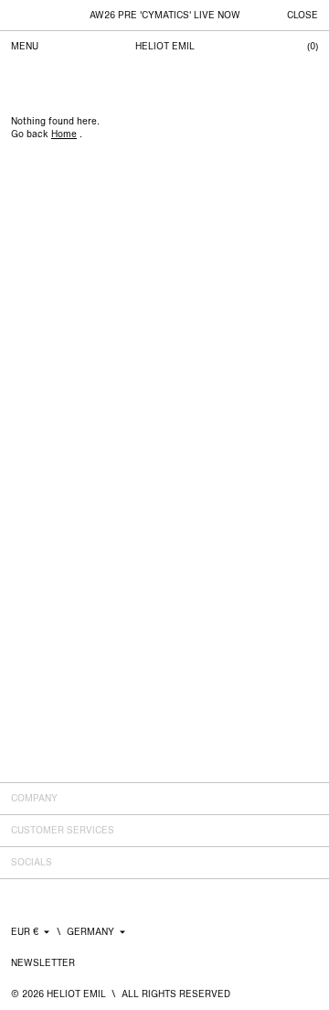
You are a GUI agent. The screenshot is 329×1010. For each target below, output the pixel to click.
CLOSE (302, 15)
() (312, 46)
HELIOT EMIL (165, 46)
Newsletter (43, 963)
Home (64, 134)
